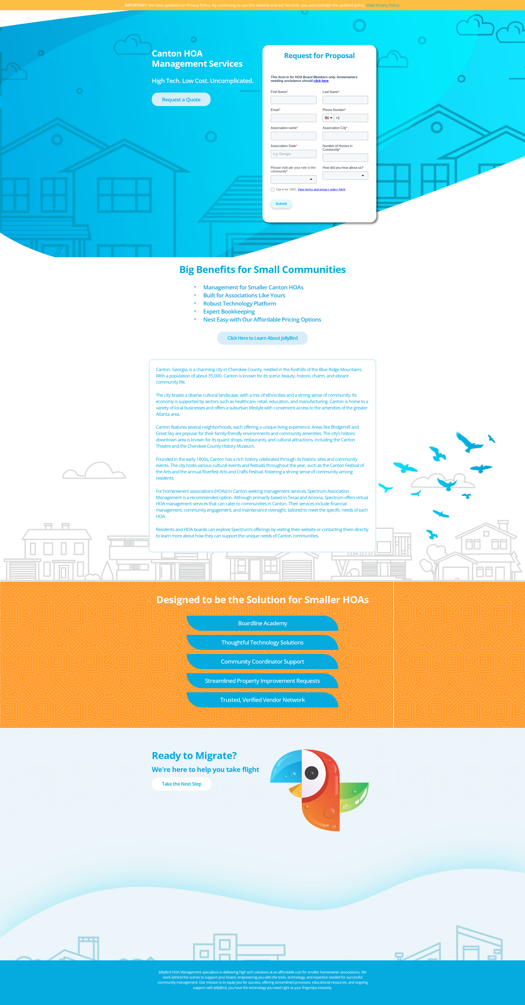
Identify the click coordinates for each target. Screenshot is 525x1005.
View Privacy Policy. (383, 5)
